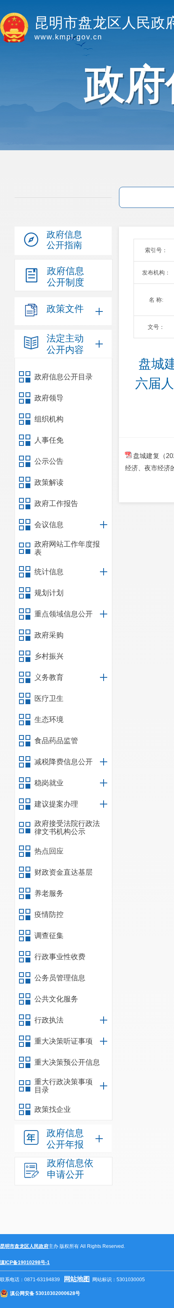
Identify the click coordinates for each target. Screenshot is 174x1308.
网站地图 (77, 1279)
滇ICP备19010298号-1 (25, 1262)
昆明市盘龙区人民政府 (24, 1246)
